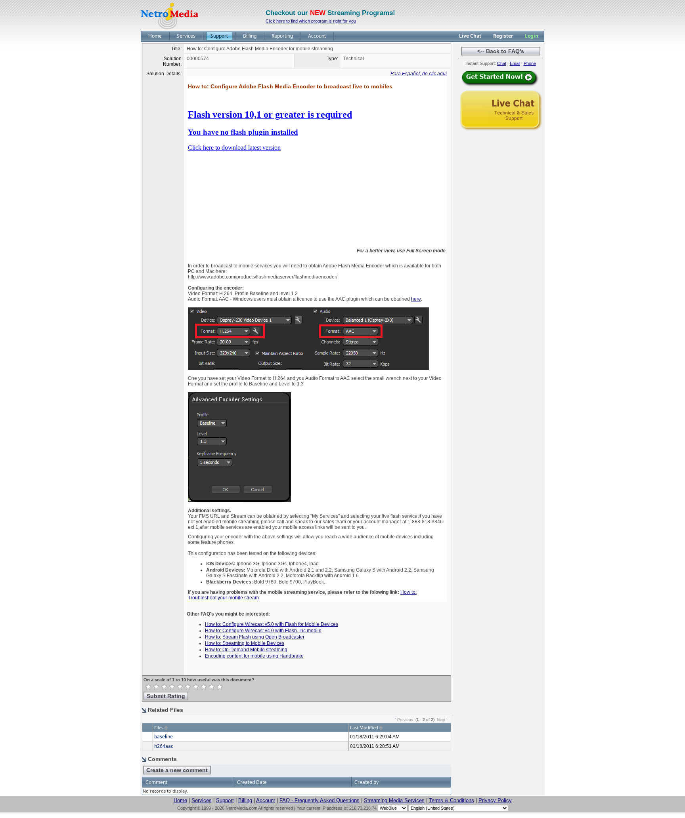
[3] (164, 686)
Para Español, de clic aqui (418, 73)
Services (201, 800)
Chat (501, 63)
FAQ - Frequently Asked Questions (319, 800)
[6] (187, 686)
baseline (163, 736)
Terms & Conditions (451, 800)
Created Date (252, 782)
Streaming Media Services (394, 800)
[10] (219, 686)
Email (515, 63)
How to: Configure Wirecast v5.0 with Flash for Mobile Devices (271, 624)
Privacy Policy (495, 800)
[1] (148, 686)
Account (265, 800)
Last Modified (364, 727)
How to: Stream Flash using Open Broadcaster (254, 637)
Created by (366, 782)
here (416, 299)
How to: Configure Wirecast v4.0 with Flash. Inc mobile (263, 630)
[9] (211, 686)
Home (180, 800)
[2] (156, 686)
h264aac (163, 746)
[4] (172, 686)
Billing (245, 800)
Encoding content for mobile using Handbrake (254, 656)
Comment (156, 782)
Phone (530, 63)
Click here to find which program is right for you (311, 21)
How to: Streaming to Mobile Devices (244, 643)
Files (158, 727)
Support (225, 800)
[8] (203, 686)
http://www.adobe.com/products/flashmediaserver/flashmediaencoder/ (262, 277)
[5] (180, 686)
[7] (195, 686)
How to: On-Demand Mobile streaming (246, 649)
